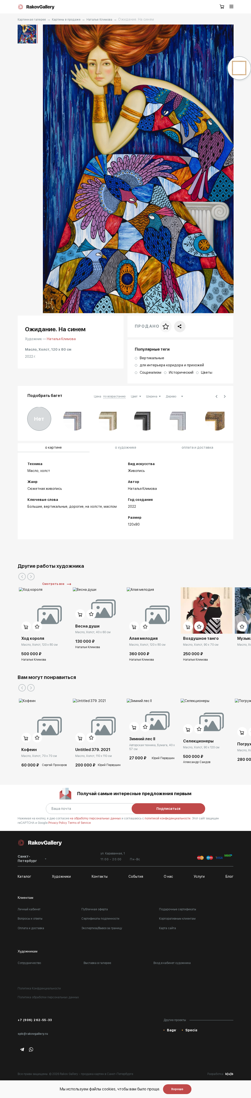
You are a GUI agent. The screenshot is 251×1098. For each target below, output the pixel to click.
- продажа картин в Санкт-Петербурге (106, 1074)
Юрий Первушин (109, 765)
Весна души (87, 626)
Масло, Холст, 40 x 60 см (93, 632)
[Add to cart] (26, 626)
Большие (34, 506)
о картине (53, 447)
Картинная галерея (32, 19)
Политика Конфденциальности (39, 988)
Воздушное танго (201, 638)
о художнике (125, 447)
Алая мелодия (143, 638)
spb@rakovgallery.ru (33, 1034)
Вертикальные (55, 506)
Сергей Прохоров (54, 765)
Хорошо (177, 1089)
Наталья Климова (99, 19)
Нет (39, 419)
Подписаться (168, 809)
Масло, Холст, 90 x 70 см (200, 644)
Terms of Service (79, 823)
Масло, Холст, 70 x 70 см (39, 756)
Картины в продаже (66, 19)
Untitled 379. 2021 (92, 749)
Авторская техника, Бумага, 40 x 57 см (152, 747)
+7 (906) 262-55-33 (35, 1020)
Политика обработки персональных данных (48, 997)
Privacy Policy (58, 823)
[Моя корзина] (222, 7)
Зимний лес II (142, 739)
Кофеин (29, 749)
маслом (110, 506)
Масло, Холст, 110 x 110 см (93, 756)
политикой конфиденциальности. (168, 818)
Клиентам (25, 898)
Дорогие (76, 506)
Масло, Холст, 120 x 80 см (39, 644)
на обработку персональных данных (96, 818)
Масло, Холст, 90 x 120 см (201, 747)
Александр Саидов (196, 762)
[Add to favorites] (37, 626)
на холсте (93, 506)
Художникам (28, 951)
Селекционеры (198, 741)
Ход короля (32, 638)
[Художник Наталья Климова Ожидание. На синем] (138, 169)
